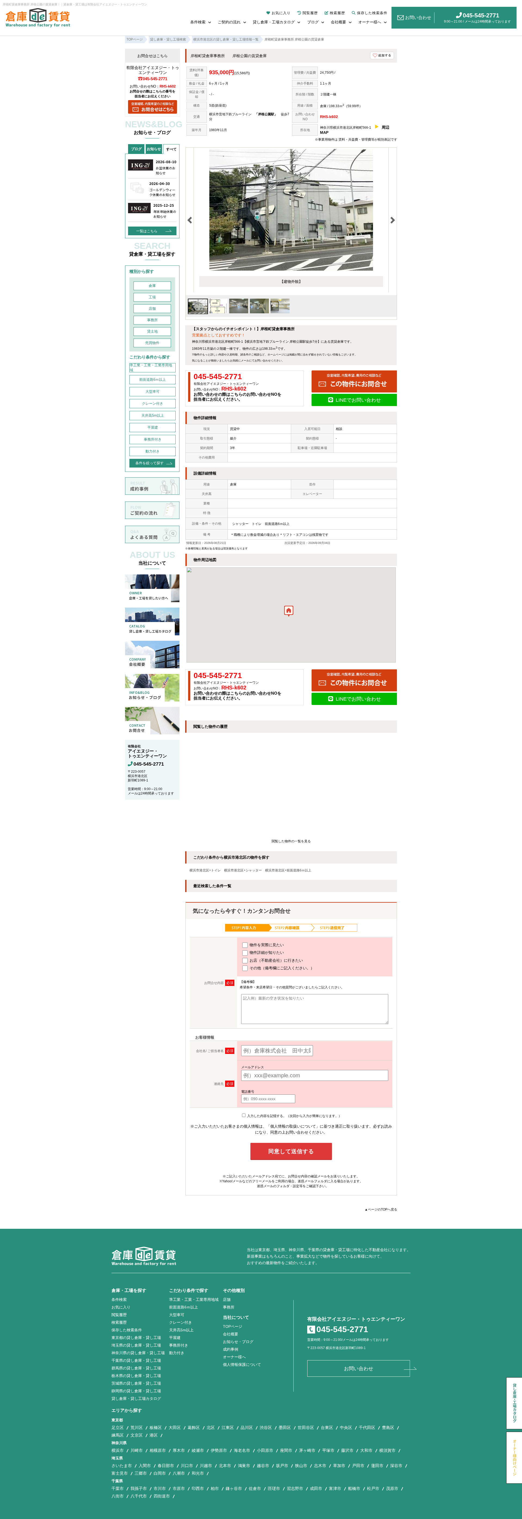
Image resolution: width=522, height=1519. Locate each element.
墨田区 (285, 1427)
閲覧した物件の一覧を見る (291, 841)
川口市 (187, 1465)
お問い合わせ (418, 17)
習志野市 (295, 1488)
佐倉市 (255, 1488)
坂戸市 (282, 1465)
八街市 (117, 1496)
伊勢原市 (219, 1450)
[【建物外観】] (291, 269)
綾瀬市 (198, 1450)
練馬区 (117, 1435)
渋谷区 (266, 1427)
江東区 (228, 1427)
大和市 (366, 1450)
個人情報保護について (242, 1364)
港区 (154, 1435)
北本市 (225, 1465)
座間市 (286, 1450)
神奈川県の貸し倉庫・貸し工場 (138, 1353)
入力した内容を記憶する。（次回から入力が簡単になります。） (294, 1116)
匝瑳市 (274, 1488)
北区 (211, 1427)
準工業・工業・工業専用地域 (151, 367)
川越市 (206, 1465)
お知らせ (154, 149)
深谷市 (396, 1465)
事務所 (152, 320)
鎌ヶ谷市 (234, 1488)
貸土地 (152, 331)
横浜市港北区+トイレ (205, 870)
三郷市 (141, 1473)
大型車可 (152, 391)
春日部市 (166, 1465)
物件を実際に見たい (266, 945)
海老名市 (242, 1450)
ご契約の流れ (229, 22)
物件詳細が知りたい (266, 952)
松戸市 (373, 1488)
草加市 (339, 1465)
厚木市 (179, 1450)
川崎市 (136, 1450)
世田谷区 (306, 1427)
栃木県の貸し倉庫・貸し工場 (136, 1375)
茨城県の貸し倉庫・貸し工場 (136, 1383)
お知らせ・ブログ (238, 1341)
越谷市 (263, 1465)
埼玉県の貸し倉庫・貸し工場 (136, 1345)
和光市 (198, 1473)
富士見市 (119, 1473)
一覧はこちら (146, 231)
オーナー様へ (369, 22)
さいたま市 (121, 1465)
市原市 (179, 1488)
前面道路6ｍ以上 (152, 380)
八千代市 (138, 1496)
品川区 (247, 1427)
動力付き (152, 451)
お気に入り (281, 13)
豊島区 (388, 1427)
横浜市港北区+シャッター (243, 870)
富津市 (335, 1488)
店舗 (152, 309)
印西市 (198, 1488)
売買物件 (152, 343)
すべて (171, 149)
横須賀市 (387, 1450)
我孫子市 (138, 1488)
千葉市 (117, 1488)
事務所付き (152, 439)
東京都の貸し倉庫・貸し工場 (136, 1337)
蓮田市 (377, 1465)
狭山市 (301, 1465)
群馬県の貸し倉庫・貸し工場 (136, 1368)
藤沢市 (347, 1450)
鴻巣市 (244, 1465)
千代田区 (367, 1427)
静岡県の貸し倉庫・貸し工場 (136, 1391)
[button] (289, 612)
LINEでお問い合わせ (358, 400)
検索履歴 (337, 13)
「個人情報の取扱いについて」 (293, 1126)
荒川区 (136, 1427)
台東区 (327, 1427)
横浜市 (117, 1450)
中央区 (346, 1427)
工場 (152, 297)
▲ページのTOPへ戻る (381, 1209)
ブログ (313, 22)
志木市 (320, 1465)
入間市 (145, 1465)
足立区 (117, 1427)
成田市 (316, 1488)
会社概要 (338, 22)
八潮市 (179, 1473)
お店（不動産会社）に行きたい (275, 960)
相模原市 (158, 1450)
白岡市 (160, 1473)
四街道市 (162, 1496)
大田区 (175, 1427)
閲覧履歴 (310, 13)
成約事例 (230, 1349)
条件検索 (198, 22)
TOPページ (232, 1326)
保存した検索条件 (372, 13)
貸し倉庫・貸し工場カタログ (136, 1398)
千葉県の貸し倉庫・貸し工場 (136, 1360)
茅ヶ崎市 (307, 1450)
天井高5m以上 (152, 415)
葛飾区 (194, 1427)
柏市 (215, 1488)
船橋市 (354, 1488)
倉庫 (152, 286)
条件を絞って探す (149, 463)
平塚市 (328, 1450)
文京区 (136, 1435)
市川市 (160, 1488)
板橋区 (156, 1427)
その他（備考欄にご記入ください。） (281, 968)
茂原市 (392, 1488)
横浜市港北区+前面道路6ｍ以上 (288, 870)
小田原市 (265, 1450)
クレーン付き (152, 403)
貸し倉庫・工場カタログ (274, 22)
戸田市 (358, 1465)
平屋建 (152, 427)
